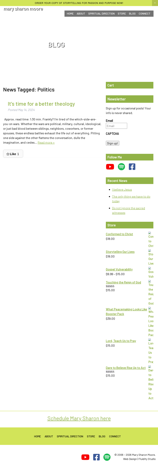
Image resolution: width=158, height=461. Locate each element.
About (81, 13)
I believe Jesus (122, 189)
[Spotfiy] (121, 167)
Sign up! (112, 143)
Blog (132, 13)
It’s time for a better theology (41, 103)
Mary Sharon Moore (23, 8)
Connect (115, 436)
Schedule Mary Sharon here (79, 418)
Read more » (46, 142)
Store (122, 13)
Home (70, 13)
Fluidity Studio (147, 459)
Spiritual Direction (101, 13)
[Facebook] (132, 167)
